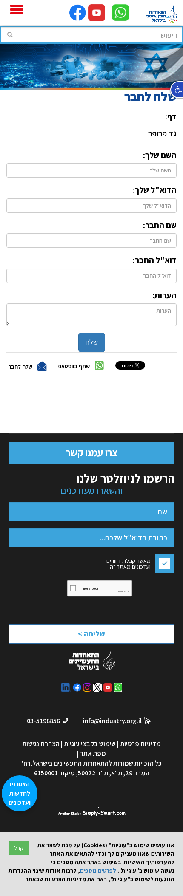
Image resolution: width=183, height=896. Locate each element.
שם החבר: (160, 225)
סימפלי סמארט (92, 812)
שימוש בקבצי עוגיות (90, 743)
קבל (18, 848)
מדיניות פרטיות (140, 743)
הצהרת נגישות (41, 743)
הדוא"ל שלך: (155, 189)
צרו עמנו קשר (91, 452)
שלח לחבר (20, 366)
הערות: (164, 295)
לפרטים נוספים (98, 870)
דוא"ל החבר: (155, 260)
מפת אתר (93, 753)
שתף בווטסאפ (74, 366)
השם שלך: (160, 155)
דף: (171, 116)
